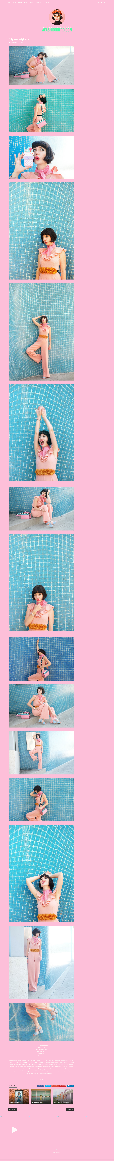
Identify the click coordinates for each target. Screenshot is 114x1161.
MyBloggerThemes (35, 1154)
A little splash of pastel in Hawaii (61, 1102)
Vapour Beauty (44, 1045)
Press (31, 2)
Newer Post (12, 1109)
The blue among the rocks (15, 1102)
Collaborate (38, 2)
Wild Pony (44, 1049)
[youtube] (98, 2)
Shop (14, 2)
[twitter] (101, 2)
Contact (46, 2)
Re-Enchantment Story (37, 1102)
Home (9, 2)
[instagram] (104, 2)
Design (20, 2)
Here (43, 1056)
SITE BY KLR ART (57, 1152)
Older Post (70, 1109)
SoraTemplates (18, 1154)
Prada (42, 1053)
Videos (25, 2)
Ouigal (43, 1047)
